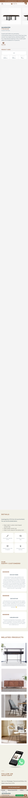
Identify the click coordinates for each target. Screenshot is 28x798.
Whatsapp (19, 795)
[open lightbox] (11, 16)
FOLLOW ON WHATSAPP (14, 787)
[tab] (14, 53)
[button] (2, 4)
